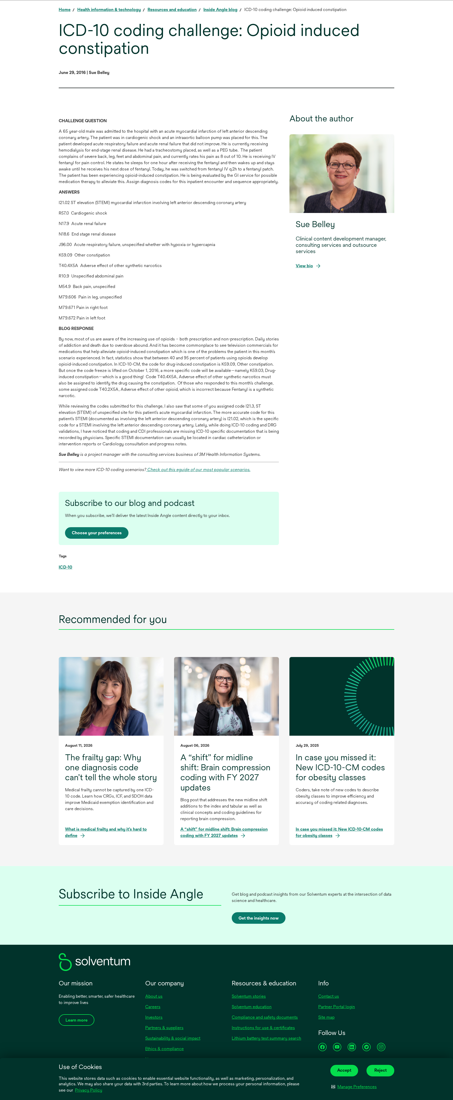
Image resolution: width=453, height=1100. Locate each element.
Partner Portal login (336, 1006)
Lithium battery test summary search (266, 1038)
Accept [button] (344, 1070)
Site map (326, 1017)
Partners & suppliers (164, 1027)
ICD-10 (65, 567)
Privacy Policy (88, 1090)
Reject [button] (380, 1070)
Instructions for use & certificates (263, 1027)
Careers (152, 1006)
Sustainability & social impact (172, 1038)
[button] (354, 1087)
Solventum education (252, 1006)
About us (154, 996)
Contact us (328, 996)
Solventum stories (249, 996)
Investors (154, 1017)
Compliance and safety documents (265, 1017)
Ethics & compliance (164, 1048)
